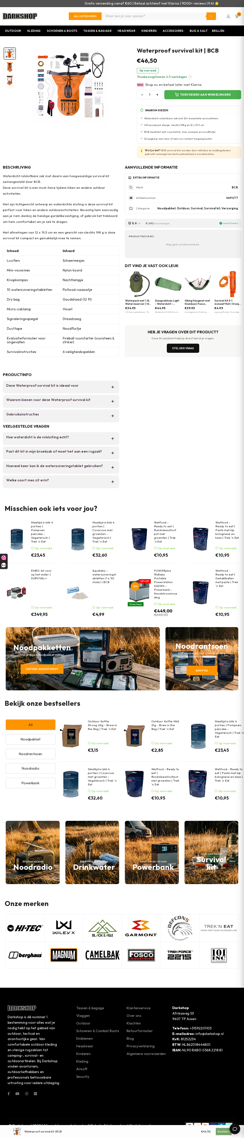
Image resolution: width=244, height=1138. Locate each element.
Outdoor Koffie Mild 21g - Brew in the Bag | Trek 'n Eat (165, 725)
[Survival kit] (211, 852)
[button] (190, 77)
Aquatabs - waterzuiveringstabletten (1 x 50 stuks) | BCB (104, 576)
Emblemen (84, 1038)
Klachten (134, 1023)
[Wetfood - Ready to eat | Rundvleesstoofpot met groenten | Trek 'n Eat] (139, 539)
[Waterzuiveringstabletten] (92, 852)
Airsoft (81, 1069)
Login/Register (228, 16)
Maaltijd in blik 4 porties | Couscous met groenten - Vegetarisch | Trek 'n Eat (103, 532)
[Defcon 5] (180, 928)
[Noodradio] (33, 852)
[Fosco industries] (141, 955)
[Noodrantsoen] (201, 658)
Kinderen (149, 31)
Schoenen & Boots (62, 31)
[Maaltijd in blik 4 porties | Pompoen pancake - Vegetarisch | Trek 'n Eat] (16, 539)
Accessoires (173, 31)
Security (82, 1076)
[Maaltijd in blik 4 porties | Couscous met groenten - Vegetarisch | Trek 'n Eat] (77, 539)
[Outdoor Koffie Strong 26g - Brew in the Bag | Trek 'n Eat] (71, 736)
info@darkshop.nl (209, 1034)
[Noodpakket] (83, 658)
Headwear (126, 31)
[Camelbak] (102, 955)
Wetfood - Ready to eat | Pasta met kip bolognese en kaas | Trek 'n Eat (227, 530)
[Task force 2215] (180, 955)
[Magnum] (64, 955)
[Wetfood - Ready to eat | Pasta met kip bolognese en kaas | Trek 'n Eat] (200, 539)
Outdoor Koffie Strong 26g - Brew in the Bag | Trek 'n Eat (102, 725)
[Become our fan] (9, 1094)
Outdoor (13, 31)
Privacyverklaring (141, 1046)
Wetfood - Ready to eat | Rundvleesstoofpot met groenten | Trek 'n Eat (165, 776)
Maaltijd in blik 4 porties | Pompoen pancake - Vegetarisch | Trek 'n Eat (42, 532)
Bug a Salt (199, 31)
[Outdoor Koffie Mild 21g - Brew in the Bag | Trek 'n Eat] (134, 736)
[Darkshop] (20, 16)
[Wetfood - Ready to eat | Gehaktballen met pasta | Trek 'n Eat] (200, 592)
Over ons (134, 1015)
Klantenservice (139, 1008)
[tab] (10, 53)
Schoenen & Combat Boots (97, 1031)
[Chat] (235, 1129)
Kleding (34, 31)
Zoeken (211, 16)
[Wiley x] (64, 928)
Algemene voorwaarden (146, 1054)
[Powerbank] (152, 852)
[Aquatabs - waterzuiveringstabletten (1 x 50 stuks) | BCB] (77, 592)
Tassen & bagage (90, 1008)
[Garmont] (141, 928)
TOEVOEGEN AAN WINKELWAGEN (205, 94)
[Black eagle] (102, 928)
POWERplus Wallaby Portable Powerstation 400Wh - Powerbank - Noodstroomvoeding (165, 584)
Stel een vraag (183, 348)
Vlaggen (83, 1015)
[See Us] (26, 1094)
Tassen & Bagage (97, 31)
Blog (130, 1038)
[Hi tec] (25, 928)
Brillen (218, 31)
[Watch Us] (17, 1094)
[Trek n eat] (219, 928)
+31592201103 (201, 1028)
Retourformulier (140, 1031)
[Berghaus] (25, 955)
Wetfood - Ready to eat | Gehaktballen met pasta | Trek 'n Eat (226, 578)
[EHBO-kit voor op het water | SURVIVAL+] (16, 592)
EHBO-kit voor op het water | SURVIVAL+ (41, 574)
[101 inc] (219, 955)
